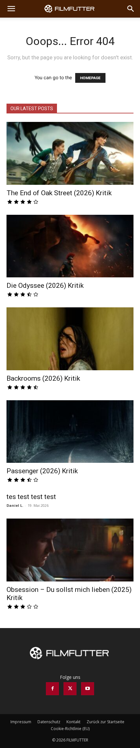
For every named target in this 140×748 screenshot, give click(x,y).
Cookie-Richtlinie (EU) (70, 728)
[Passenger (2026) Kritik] (70, 431)
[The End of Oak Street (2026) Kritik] (70, 153)
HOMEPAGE (90, 78)
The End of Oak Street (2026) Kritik (59, 193)
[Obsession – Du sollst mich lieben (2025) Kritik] (70, 550)
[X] (70, 688)
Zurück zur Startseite (105, 722)
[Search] (131, 9)
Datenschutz (48, 722)
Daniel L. (15, 505)
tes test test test (31, 497)
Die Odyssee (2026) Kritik (45, 285)
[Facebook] (52, 688)
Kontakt (73, 722)
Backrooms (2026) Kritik (43, 378)
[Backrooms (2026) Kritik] (70, 338)
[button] (11, 9)
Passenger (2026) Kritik (42, 471)
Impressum (20, 722)
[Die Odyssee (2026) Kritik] (70, 246)
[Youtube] (87, 688)
